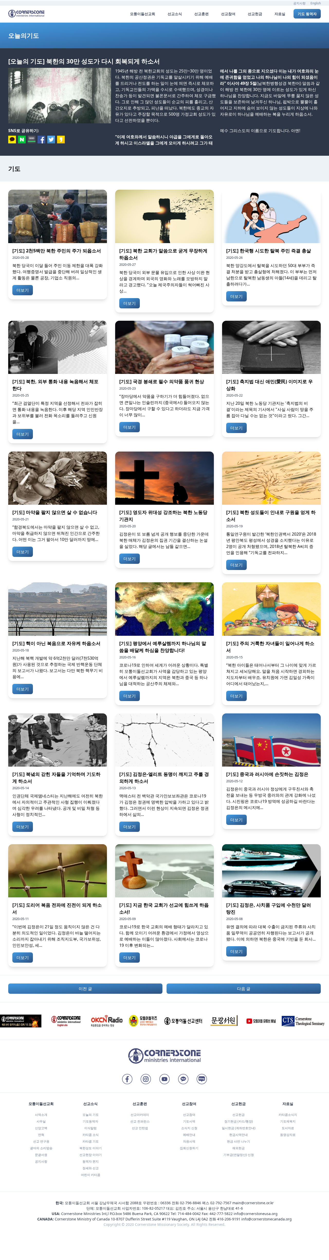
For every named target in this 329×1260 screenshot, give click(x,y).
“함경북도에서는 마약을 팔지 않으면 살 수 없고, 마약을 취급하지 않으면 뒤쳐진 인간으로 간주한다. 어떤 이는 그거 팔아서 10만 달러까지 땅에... (56, 533)
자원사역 (189, 1141)
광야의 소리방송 (41, 1148)
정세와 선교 (91, 1168)
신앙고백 (41, 1128)
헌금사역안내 (238, 1135)
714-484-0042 (189, 1213)
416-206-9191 (228, 1219)
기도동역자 (90, 1121)
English (315, 3)
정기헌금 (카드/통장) (238, 1121)
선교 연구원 (41, 1141)
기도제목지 (288, 1121)
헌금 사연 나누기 (238, 1141)
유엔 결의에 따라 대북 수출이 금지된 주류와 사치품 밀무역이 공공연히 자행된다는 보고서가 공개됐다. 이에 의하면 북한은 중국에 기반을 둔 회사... (271, 933)
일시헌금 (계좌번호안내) (238, 1128)
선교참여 (189, 1114)
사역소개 (41, 1114)
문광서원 (41, 1155)
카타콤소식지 (288, 1114)
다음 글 (243, 988)
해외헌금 (238, 1148)
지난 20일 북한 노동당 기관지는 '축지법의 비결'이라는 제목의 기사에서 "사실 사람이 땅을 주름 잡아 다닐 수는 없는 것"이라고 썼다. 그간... (269, 409)
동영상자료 (288, 1135)
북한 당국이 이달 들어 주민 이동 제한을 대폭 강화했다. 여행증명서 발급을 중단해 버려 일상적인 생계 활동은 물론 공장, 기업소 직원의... (57, 272)
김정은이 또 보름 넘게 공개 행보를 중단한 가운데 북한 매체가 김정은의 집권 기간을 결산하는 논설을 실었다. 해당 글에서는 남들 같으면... (164, 540)
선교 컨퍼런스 (140, 1121)
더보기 (22, 290)
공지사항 (299, 3)
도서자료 (288, 1128)
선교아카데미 (140, 1114)
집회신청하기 (189, 1148)
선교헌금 (238, 1114)
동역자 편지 (91, 1161)
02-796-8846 (190, 1202)
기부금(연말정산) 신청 (238, 1155)
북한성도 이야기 (90, 1148)
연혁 (41, 1135)
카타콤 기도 (91, 1141)
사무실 (41, 1121)
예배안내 (189, 1135)
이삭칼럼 (90, 1128)
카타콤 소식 (91, 1135)
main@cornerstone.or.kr (253, 1202)
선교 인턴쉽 (140, 1128)
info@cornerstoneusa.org (256, 1213)
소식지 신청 (189, 1128)
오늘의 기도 (91, 1114)
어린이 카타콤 (90, 1175)
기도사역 (189, 1121)
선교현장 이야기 (90, 1155)
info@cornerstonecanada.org (266, 1219)
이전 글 (85, 988)
